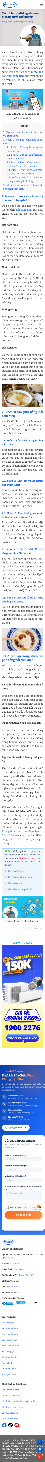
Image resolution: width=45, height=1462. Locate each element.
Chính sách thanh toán (12, 1407)
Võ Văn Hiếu (28, 1275)
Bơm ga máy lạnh (10, 1334)
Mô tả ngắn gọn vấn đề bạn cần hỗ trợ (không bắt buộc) (23, 1188)
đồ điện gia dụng (27, 858)
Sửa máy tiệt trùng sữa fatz (20, 889)
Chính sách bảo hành (11, 1395)
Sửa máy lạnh (8, 1322)
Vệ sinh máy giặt (9, 1357)
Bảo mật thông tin (10, 1413)
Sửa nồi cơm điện (16, 871)
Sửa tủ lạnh (7, 1363)
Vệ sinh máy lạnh (10, 1328)
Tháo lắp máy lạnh (10, 1345)
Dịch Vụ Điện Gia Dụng (23, 21)
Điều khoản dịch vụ (11, 1390)
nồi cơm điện (24, 209)
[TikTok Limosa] (10, 1425)
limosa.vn (14, 1286)
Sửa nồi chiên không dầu (20, 877)
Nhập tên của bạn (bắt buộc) (15, 1155)
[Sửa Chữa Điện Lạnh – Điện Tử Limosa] (19, 4)
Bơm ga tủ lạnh (9, 1374)
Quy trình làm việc (10, 1418)
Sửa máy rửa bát (15, 883)
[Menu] (41, 4)
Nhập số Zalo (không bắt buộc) (16, 1176)
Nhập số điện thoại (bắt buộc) (15, 1166)
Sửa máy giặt (8, 1351)
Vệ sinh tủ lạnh (9, 1369)
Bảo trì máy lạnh (9, 1340)
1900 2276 (14, 1263)
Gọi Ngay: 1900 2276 (17, 1128)
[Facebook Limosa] (4, 1425)
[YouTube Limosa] (16, 1425)
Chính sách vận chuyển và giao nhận (18, 1401)
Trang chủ (6, 21)
